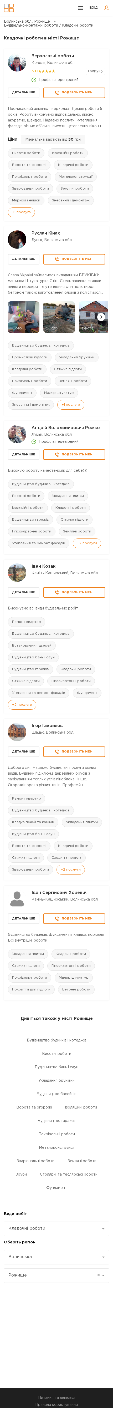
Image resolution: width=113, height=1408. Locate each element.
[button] (101, 317)
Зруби (21, 1174)
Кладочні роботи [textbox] (26, 1229)
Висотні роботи (26, 153)
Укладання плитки (68, 496)
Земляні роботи (75, 188)
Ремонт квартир (26, 622)
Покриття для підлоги (31, 989)
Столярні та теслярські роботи (68, 1174)
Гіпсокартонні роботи (31, 531)
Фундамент (22, 393)
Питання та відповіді (56, 1397)
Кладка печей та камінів (33, 822)
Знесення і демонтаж (71, 200)
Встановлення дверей (32, 645)
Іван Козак (43, 566)
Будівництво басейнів (56, 1094)
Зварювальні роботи (30, 188)
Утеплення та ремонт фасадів (38, 543)
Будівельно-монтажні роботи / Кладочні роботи (48, 25)
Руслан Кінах (46, 233)
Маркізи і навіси (26, 200)
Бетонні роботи (76, 989)
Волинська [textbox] (20, 1257)
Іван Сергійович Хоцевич (60, 893)
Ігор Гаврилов (47, 726)
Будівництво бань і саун (33, 657)
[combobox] (56, 1229)
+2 (87, 543)
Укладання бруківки (76, 357)
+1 (21, 212)
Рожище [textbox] (54, 1275)
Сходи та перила (66, 857)
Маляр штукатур (59, 393)
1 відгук (94, 71)
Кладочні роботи (73, 165)
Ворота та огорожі (29, 165)
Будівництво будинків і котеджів (41, 345)
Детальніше (23, 92)
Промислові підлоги (29, 357)
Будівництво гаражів (30, 519)
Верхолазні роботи (53, 56)
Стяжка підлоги (68, 369)
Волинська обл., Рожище (27, 21)
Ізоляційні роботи (68, 153)
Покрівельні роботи (29, 176)
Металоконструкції (76, 176)
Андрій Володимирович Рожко (66, 428)
